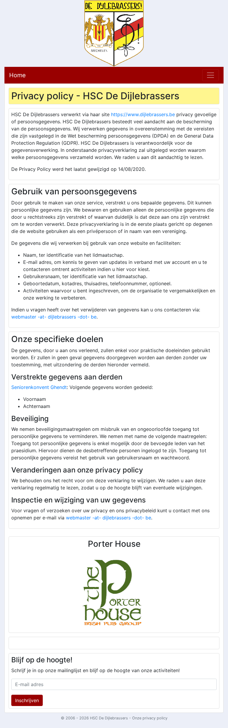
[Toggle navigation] (210, 75)
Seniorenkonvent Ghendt (39, 387)
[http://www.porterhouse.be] (114, 590)
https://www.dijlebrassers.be (143, 114)
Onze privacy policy (149, 718)
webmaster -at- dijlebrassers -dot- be (53, 317)
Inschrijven (27, 700)
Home (17, 75)
